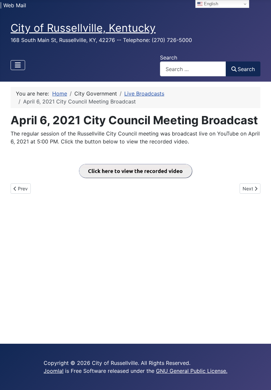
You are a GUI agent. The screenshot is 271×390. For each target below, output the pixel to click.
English (210, 3)
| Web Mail (13, 5)
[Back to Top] (259, 378)
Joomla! (53, 371)
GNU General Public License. (191, 371)
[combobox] (193, 68)
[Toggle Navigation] (18, 65)
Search (168, 57)
